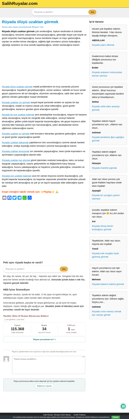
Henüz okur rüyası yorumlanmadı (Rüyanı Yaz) (22, 27)
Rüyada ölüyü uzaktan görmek (30, 22)
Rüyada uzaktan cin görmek (16, 102)
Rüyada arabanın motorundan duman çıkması (107, 74)
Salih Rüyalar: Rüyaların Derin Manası (57, 415)
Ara (92, 12)
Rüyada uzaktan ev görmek (15, 133)
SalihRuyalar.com (20, 3)
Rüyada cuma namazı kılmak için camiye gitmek (106, 313)
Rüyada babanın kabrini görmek (108, 284)
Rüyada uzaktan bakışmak (15, 142)
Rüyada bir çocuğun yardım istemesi (106, 197)
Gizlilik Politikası (80, 415)
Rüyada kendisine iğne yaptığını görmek (108, 139)
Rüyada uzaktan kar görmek (16, 160)
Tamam (115, 417)
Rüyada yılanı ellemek (103, 45)
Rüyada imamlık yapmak (104, 168)
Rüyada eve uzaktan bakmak (16, 176)
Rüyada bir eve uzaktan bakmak (18, 114)
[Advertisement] (44, 66)
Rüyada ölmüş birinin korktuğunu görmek (102, 228)
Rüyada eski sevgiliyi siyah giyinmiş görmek (105, 255)
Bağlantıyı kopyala (44, 386)
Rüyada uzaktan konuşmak (15, 151)
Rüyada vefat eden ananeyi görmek (106, 108)
